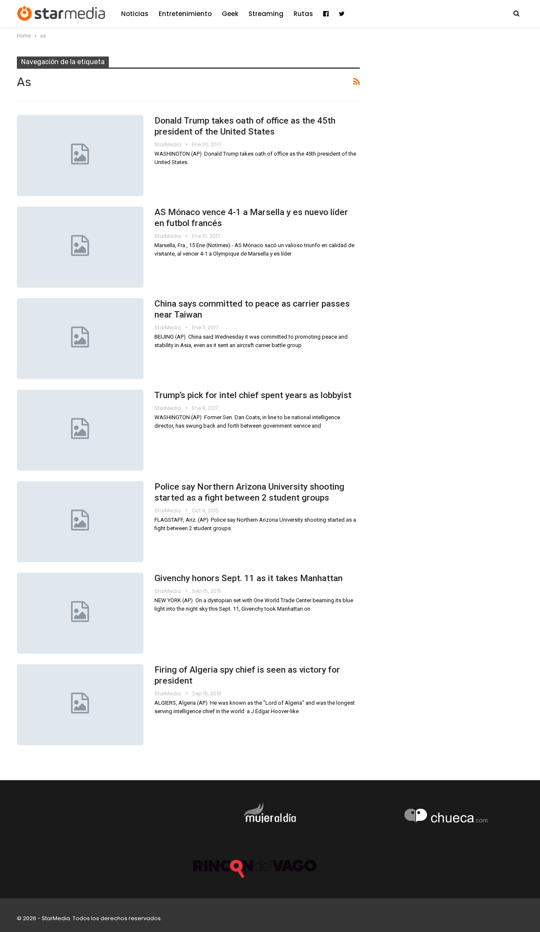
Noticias (134, 13)
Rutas (303, 13)
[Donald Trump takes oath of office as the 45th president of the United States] (80, 155)
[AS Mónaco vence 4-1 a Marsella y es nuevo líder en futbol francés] (80, 247)
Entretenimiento (185, 13)
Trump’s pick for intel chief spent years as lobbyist (252, 395)
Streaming (266, 13)
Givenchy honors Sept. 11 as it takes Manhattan (248, 578)
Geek (230, 13)
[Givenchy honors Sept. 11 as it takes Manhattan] (80, 613)
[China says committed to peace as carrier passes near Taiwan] (80, 338)
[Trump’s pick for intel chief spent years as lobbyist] (80, 430)
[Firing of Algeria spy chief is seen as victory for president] (80, 704)
